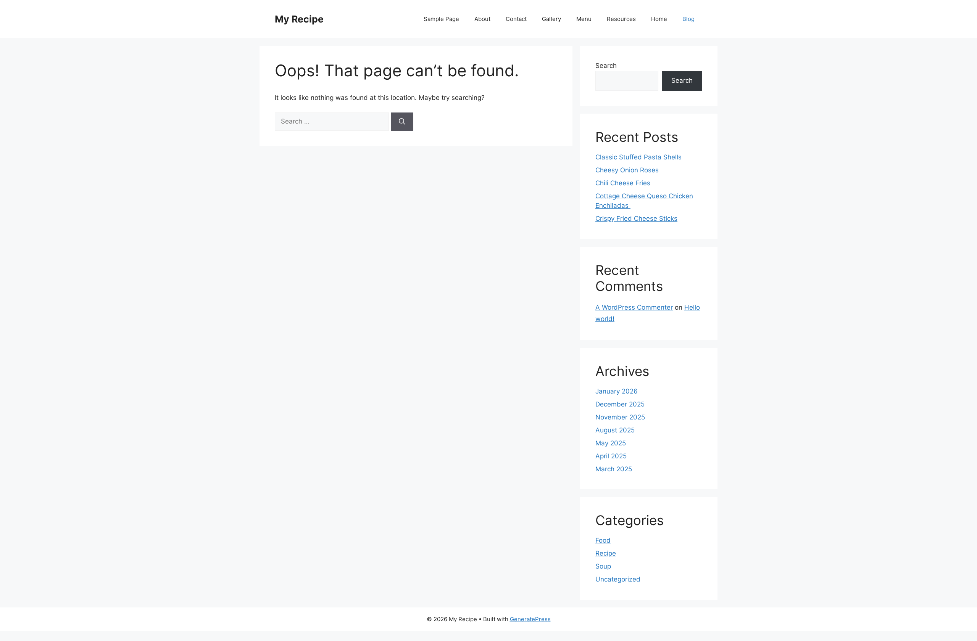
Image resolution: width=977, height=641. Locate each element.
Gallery (551, 18)
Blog (688, 18)
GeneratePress (530, 619)
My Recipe (299, 19)
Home (659, 18)
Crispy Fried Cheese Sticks (636, 218)
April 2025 (611, 456)
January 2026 (616, 391)
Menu (584, 18)
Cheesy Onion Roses (628, 170)
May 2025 (610, 443)
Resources (621, 18)
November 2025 (620, 417)
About (482, 18)
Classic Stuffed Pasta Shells (638, 157)
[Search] (402, 121)
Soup (603, 566)
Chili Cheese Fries (622, 183)
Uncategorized (617, 579)
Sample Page (441, 18)
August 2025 (615, 430)
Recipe (605, 553)
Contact (516, 18)
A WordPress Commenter (634, 307)
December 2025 (620, 404)
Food (603, 540)
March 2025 (613, 469)
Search (606, 65)
